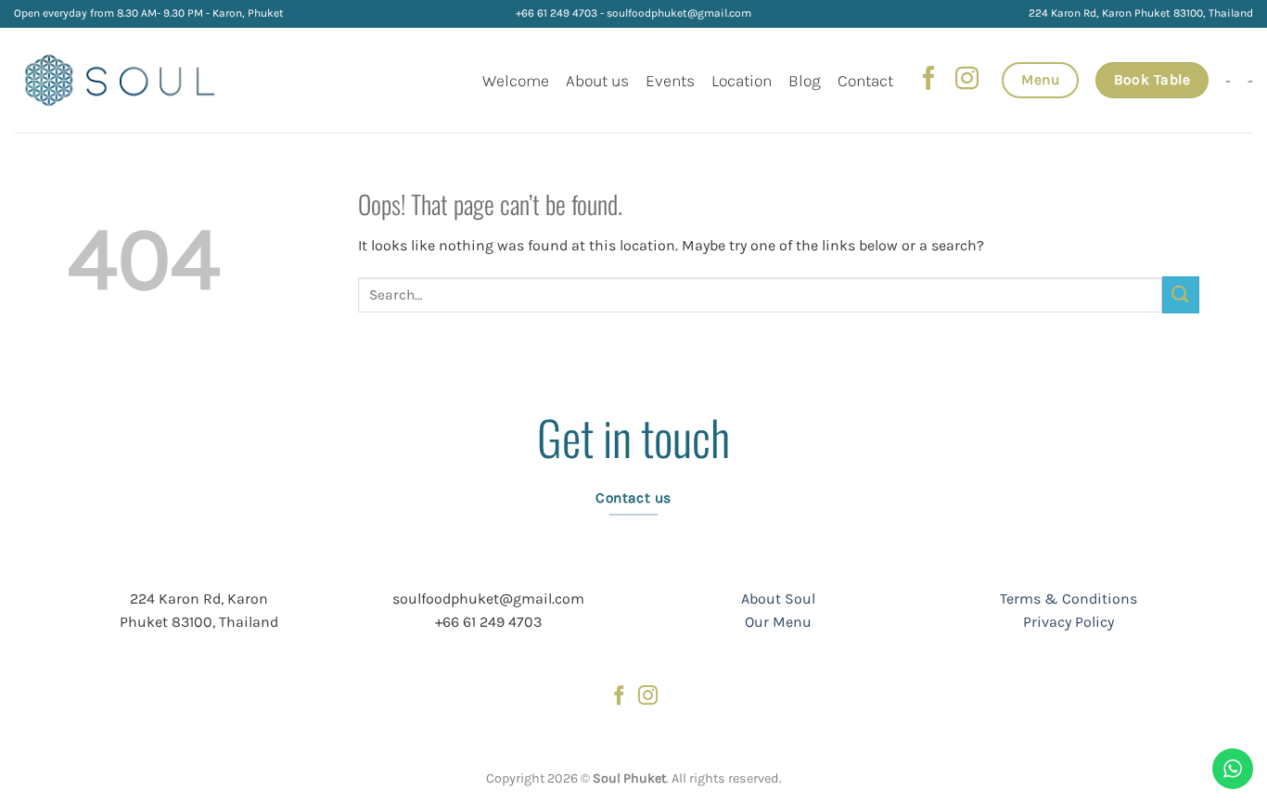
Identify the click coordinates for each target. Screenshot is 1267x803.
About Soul (778, 598)
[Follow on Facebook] (929, 80)
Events (670, 80)
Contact (865, 80)
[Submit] (1180, 294)
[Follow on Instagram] (966, 80)
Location (741, 80)
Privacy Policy (1068, 622)
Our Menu (778, 622)
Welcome (515, 80)
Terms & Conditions (1068, 598)
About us (597, 80)
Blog (804, 80)
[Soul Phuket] (121, 80)
